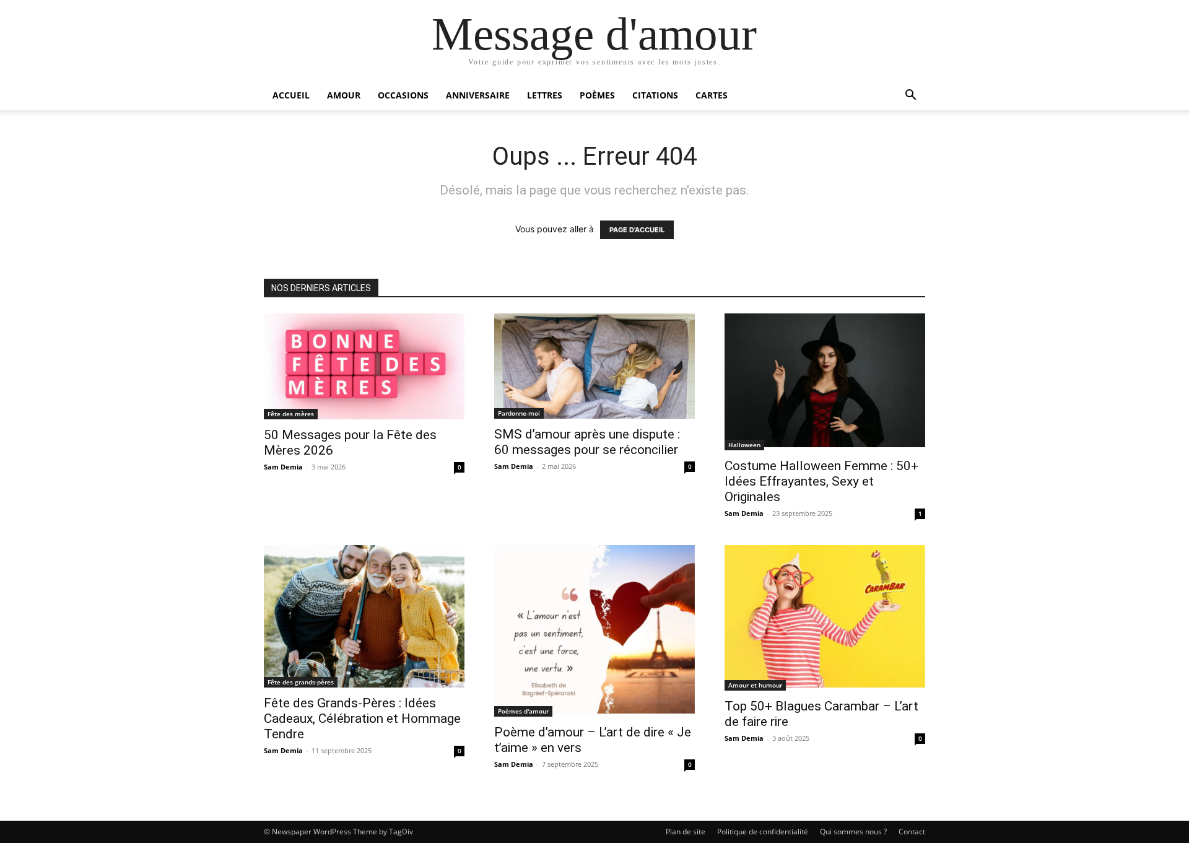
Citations (655, 95)
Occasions (403, 95)
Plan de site (685, 831)
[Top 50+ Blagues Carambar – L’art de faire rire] (825, 618)
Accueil (291, 95)
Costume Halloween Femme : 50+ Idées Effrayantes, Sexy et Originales (821, 481)
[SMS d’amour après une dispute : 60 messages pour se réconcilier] (594, 366)
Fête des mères (291, 413)
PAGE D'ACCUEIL (636, 229)
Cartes (711, 95)
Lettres (544, 95)
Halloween (744, 444)
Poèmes (597, 95)
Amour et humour (755, 685)
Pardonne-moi (519, 413)
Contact (912, 831)
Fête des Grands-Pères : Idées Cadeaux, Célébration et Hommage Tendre (362, 718)
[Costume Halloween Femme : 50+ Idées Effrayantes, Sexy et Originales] (825, 381)
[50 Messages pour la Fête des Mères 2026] (364, 366)
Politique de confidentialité (762, 831)
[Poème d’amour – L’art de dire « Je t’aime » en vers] (594, 631)
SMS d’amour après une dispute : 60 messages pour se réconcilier (587, 442)
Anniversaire (478, 95)
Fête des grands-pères (301, 682)
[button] (910, 96)
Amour (343, 95)
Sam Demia (283, 466)
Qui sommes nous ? (853, 831)
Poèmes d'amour (523, 711)
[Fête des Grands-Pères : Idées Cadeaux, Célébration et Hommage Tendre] (364, 616)
